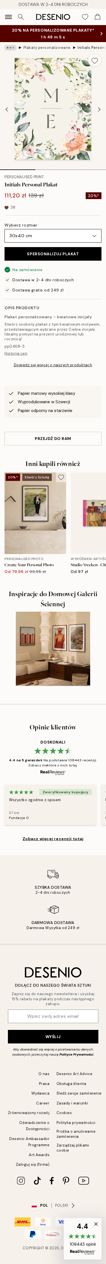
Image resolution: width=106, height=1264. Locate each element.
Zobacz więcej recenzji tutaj (53, 838)
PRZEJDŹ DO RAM (53, 438)
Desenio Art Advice (75, 1073)
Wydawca (40, 1093)
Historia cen (16, 353)
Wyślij (53, 1036)
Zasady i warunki (72, 1103)
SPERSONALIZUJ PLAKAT (53, 253)
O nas (44, 1073)
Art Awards (39, 1154)
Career (42, 1103)
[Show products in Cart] (97, 17)
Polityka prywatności (76, 1122)
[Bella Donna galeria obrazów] (53, 649)
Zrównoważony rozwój (29, 1112)
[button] (82, 1238)
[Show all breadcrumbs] (10, 48)
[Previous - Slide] (6, 109)
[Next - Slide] (99, 109)
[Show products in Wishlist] (85, 17)
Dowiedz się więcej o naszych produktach (53, 365)
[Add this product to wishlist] (94, 60)
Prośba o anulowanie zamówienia (76, 1134)
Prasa (44, 1083)
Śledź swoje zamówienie (79, 1093)
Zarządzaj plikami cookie (73, 1147)
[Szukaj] (21, 17)
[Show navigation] (8, 17)
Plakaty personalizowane (47, 47)
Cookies (64, 1112)
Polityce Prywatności (76, 1054)
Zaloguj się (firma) (33, 1164)
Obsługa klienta (71, 1083)
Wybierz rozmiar (21, 225)
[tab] (17, 167)
